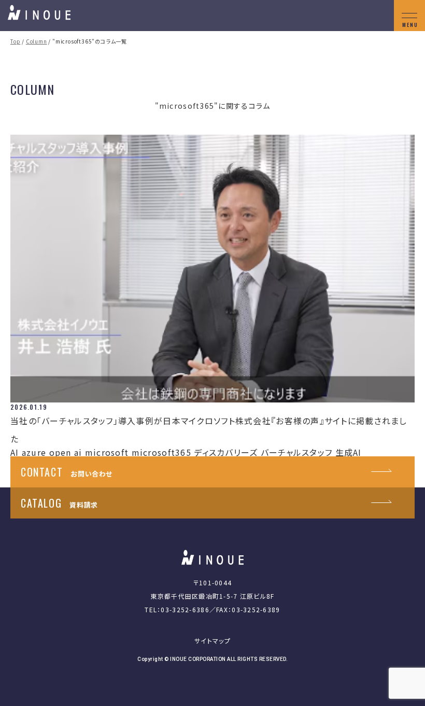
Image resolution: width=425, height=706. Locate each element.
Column (36, 41)
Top (15, 41)
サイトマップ (212, 640)
